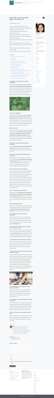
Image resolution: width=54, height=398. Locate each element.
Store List (35, 391)
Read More (37, 54)
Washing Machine (25, 3)
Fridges (37, 66)
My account (35, 383)
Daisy (13, 325)
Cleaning (29, 3)
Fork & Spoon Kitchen (18, 2)
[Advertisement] (27, 10)
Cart (34, 372)
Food (36, 65)
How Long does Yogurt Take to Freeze (14, 375)
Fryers (36, 68)
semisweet (18, 337)
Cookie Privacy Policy (36, 377)
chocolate (11, 337)
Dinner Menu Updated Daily (37, 380)
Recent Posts (13, 324)
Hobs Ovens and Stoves (39, 71)
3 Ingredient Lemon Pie (12, 378)
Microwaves (37, 74)
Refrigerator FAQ (38, 77)
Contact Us (35, 375)
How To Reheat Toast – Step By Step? (15, 339)
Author (10, 324)
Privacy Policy (35, 386)
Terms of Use (35, 392)
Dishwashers (37, 63)
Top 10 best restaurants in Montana (14, 376)
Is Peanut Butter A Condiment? (14, 338)
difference (14, 337)
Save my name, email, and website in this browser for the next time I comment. (21, 362)
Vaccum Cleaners (38, 80)
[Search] (43, 18)
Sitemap (35, 389)
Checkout (35, 374)
